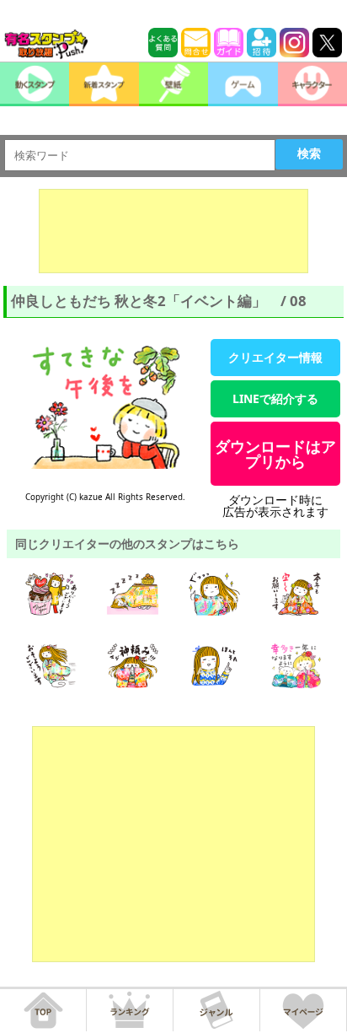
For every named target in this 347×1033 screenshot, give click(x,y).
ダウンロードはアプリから (275, 453)
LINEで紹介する (275, 398)
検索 (309, 153)
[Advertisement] (173, 231)
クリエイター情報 (275, 357)
